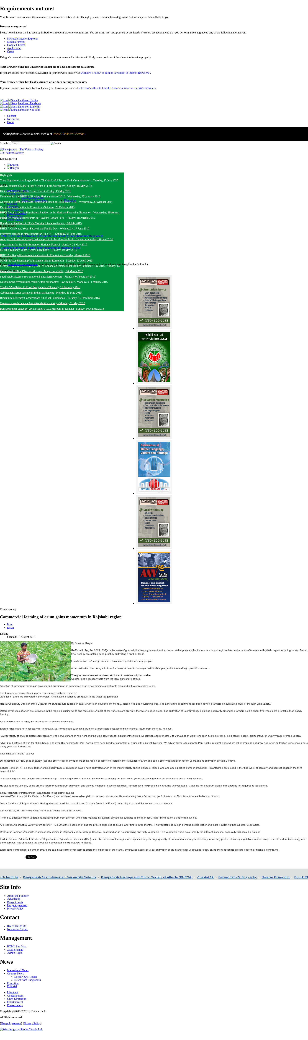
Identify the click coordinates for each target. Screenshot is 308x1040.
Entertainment (15, 1002)
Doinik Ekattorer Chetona (68, 133)
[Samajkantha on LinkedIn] (20, 106)
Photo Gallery (15, 1005)
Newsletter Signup (17, 929)
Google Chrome (16, 44)
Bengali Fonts (15, 902)
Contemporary (15, 995)
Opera (10, 51)
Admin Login (14, 952)
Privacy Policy (15, 908)
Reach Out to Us (16, 925)
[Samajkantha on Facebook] (20, 103)
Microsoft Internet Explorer (22, 38)
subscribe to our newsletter (23, 264)
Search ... (5, 143)
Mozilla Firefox (16, 41)
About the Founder (18, 895)
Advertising (13, 898)
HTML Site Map (16, 946)
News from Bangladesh (27, 979)
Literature (12, 992)
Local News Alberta (25, 976)
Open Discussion (16, 998)
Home (10, 122)
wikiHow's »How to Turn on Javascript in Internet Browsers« (115, 72)
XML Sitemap (15, 949)
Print (9, 624)
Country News (15, 973)
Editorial (12, 986)
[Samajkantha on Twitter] (19, 100)
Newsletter (13, 119)
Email (10, 627)
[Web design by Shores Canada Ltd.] (21, 1029)
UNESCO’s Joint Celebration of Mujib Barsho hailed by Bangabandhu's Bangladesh (52, 235)
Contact (11, 115)
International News (18, 970)
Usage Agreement (17, 905)
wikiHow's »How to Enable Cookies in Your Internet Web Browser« (117, 88)
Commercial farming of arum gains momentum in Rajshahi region (40, 247)
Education (13, 983)
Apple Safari (14, 48)
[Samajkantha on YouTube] (20, 109)
